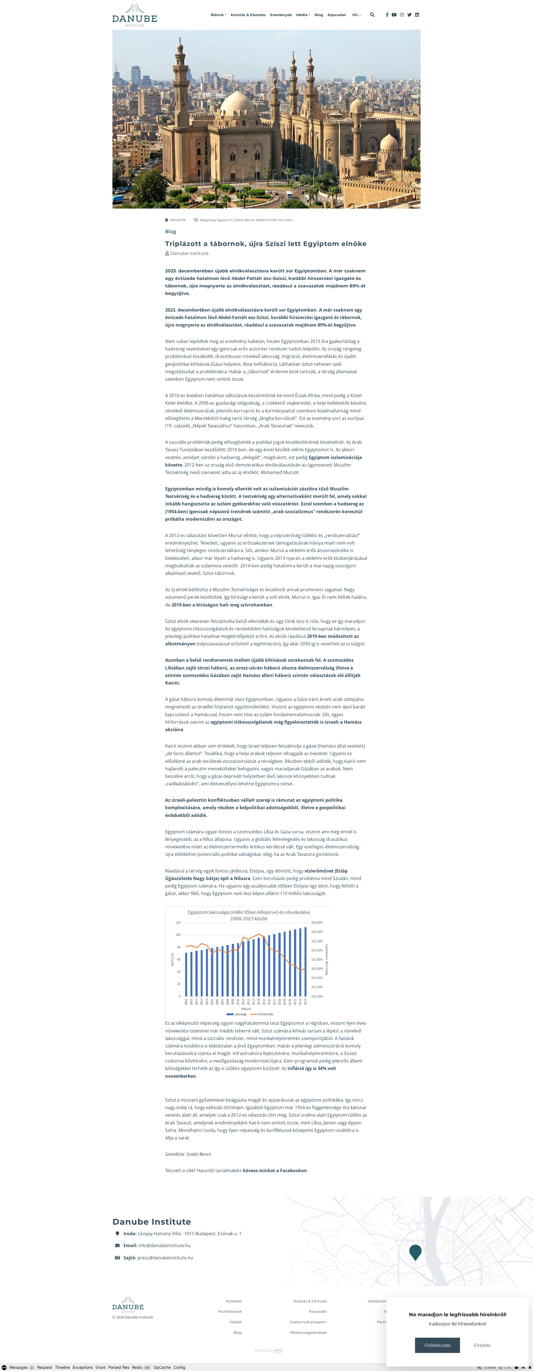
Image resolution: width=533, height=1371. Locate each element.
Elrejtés (482, 1345)
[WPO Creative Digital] (266, 1351)
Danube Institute (189, 253)
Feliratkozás (437, 1345)
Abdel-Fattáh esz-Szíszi (274, 220)
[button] (218, 15)
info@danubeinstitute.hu (165, 1245)
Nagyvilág (208, 220)
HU (355, 15)
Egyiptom (225, 220)
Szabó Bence (244, 220)
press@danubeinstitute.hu (165, 1258)
